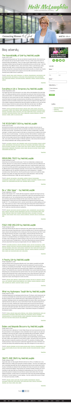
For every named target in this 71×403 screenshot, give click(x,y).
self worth (32, 214)
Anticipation (21, 143)
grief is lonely (21, 76)
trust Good (27, 282)
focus (44, 246)
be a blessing (23, 209)
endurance (38, 279)
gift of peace (18, 111)
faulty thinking (35, 144)
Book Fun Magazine (59, 107)
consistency (18, 179)
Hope (3, 78)
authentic (26, 178)
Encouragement (33, 110)
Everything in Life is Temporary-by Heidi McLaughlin (22, 88)
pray (26, 281)
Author (17, 14)
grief (44, 75)
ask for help (40, 108)
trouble (43, 147)
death (21, 110)
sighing (13, 382)
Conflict (10, 110)
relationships (28, 78)
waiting (12, 114)
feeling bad (8, 212)
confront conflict (12, 179)
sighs (17, 382)
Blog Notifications (54, 88)
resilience (33, 78)
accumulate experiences (12, 244)
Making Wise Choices (31, 111)
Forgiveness (29, 314)
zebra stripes (25, 250)
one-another (4, 113)
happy (25, 111)
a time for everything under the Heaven (15, 108)
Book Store (23, 14)
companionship (5, 179)
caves (28, 209)
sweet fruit (18, 282)
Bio (6, 14)
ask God (30, 143)
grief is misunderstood (29, 76)
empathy (29, 179)
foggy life (4, 247)
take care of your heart (32, 147)
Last (60, 75)
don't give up (23, 144)
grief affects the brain (6, 76)
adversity (8, 75)
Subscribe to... (53, 85)
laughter (24, 347)
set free (22, 147)
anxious (35, 108)
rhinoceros (27, 249)
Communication (35, 178)
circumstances (5, 110)
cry (23, 75)
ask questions (20, 178)
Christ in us (33, 346)
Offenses (33, 146)
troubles (8, 114)
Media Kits (30, 14)
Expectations (9, 111)
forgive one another (6, 146)
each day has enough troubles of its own (25, 246)
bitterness (16, 279)
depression (12, 211)
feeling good (17, 314)
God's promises (21, 247)
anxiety (15, 75)
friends (14, 111)
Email (51, 79)
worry (15, 149)
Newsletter (52, 90)
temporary (4, 114)
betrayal (39, 143)
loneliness (13, 78)
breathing (26, 379)
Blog (60, 14)
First (50, 75)
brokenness (19, 75)
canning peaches (22, 279)
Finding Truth (41, 144)
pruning (23, 316)
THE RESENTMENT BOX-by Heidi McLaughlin (19, 123)
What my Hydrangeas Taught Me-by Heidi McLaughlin (23, 291)
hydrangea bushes (6, 316)
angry (18, 143)
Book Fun (56, 109)
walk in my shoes (31, 181)
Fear (41, 246)
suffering (4, 79)
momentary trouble (41, 111)
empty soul (43, 313)
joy (11, 316)
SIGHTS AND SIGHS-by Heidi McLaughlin (18, 358)
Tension (39, 147)
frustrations (13, 146)
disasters (38, 379)
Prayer (22, 113)
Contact (55, 14)
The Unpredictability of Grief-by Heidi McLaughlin (21, 55)
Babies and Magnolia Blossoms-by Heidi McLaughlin (22, 326)
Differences (24, 179)
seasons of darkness (40, 78)
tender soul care (15, 317)
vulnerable (25, 181)
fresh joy (34, 314)
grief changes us (15, 76)
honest (22, 146)
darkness (26, 75)
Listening (4, 181)
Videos (36, 14)
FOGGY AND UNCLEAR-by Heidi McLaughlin (19, 225)
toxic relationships (23, 317)
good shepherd (39, 75)
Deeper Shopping (58, 111)
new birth (28, 347)
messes (29, 146)
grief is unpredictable (39, 76)
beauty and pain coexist (25, 346)
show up (41, 113)
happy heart (19, 347)
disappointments (32, 75)
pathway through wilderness (18, 281)
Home (2, 14)
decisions (9, 246)
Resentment (17, 147)
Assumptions (35, 143)
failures (39, 211)
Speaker (11, 14)
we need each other (18, 114)
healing (19, 146)
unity (21, 181)
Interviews (43, 14)
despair (16, 211)
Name (51, 69)
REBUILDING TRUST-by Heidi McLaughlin (18, 158)
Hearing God (27, 247)
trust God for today (15, 250)
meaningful (10, 281)
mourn (30, 381)
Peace (19, 113)
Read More (43, 82)
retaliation (39, 316)
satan (43, 316)
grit (16, 146)
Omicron (34, 381)
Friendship (39, 179)
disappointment (22, 211)
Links (49, 14)
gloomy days (14, 247)
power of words (5, 147)
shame (25, 147)
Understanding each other (7, 149)
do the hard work (16, 144)
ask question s (14, 178)
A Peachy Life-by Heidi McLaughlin (16, 259)
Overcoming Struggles (20, 78)
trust (7, 181)
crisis (14, 110)
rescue (18, 214)
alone (12, 75)
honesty (43, 179)
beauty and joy (18, 313)
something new (8, 282)
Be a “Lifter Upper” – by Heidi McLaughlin (18, 190)
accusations (9, 143)
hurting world (7, 78)
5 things (8, 313)
